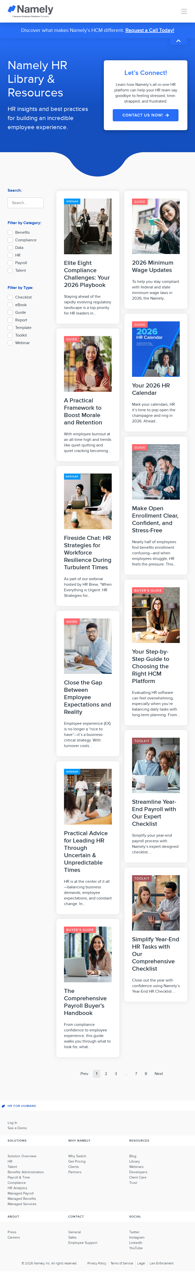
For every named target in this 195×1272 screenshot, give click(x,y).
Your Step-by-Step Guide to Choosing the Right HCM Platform (150, 666)
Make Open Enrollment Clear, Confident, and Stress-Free (155, 519)
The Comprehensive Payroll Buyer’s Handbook (85, 1002)
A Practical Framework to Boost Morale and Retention (83, 411)
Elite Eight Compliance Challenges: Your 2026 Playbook (87, 274)
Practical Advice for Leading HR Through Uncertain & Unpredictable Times (86, 852)
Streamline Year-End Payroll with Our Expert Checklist (154, 813)
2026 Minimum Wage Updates (152, 266)
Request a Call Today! (149, 30)
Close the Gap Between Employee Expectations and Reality (87, 697)
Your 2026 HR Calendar (151, 389)
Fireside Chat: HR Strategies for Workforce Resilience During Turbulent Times (87, 552)
